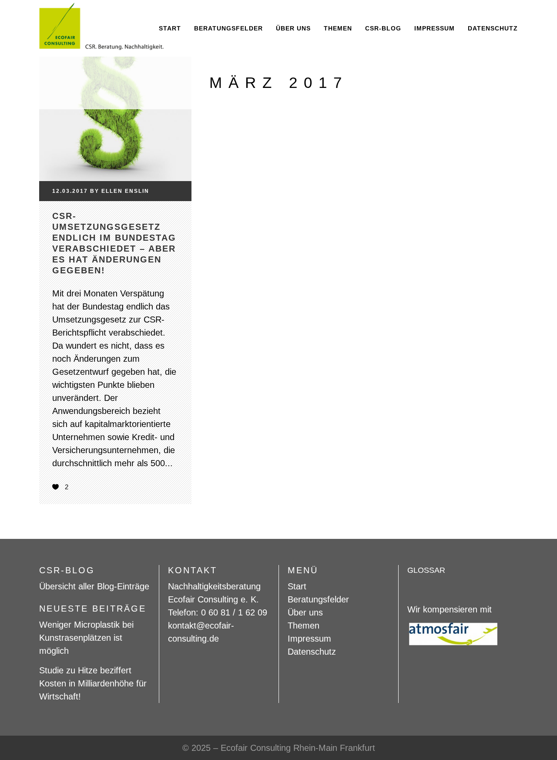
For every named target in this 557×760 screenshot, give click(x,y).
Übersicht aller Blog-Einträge (94, 586)
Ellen (112, 191)
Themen (303, 625)
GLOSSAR (426, 570)
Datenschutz (312, 651)
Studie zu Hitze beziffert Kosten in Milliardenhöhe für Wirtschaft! (93, 683)
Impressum (309, 638)
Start (297, 586)
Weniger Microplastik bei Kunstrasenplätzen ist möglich (86, 638)
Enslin (137, 191)
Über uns (305, 612)
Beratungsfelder (318, 599)
